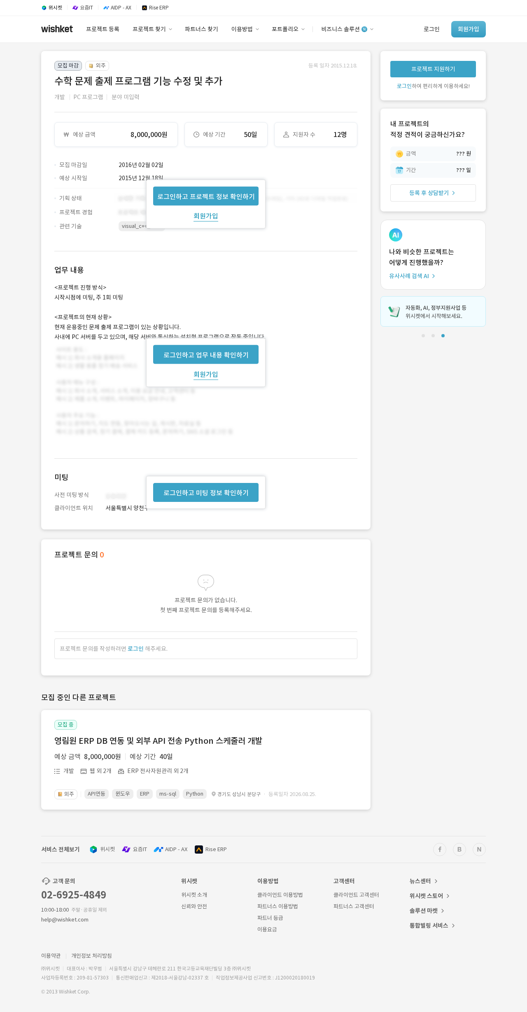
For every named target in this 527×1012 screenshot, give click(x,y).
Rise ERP (216, 849)
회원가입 (206, 215)
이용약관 (51, 955)
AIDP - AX (176, 849)
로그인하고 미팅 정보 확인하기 (206, 493)
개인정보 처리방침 (91, 955)
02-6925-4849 (73, 895)
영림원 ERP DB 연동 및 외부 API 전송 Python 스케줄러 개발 (158, 741)
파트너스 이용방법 (277, 906)
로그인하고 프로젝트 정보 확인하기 (206, 196)
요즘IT (140, 849)
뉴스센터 (420, 881)
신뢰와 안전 (194, 906)
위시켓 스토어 (426, 896)
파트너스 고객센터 (353, 906)
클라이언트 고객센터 (356, 894)
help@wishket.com (65, 919)
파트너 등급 (270, 918)
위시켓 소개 (194, 894)
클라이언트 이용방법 (280, 894)
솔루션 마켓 (424, 911)
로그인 (136, 648)
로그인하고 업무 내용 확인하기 (206, 354)
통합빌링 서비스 (429, 925)
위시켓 (107, 849)
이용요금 (267, 929)
